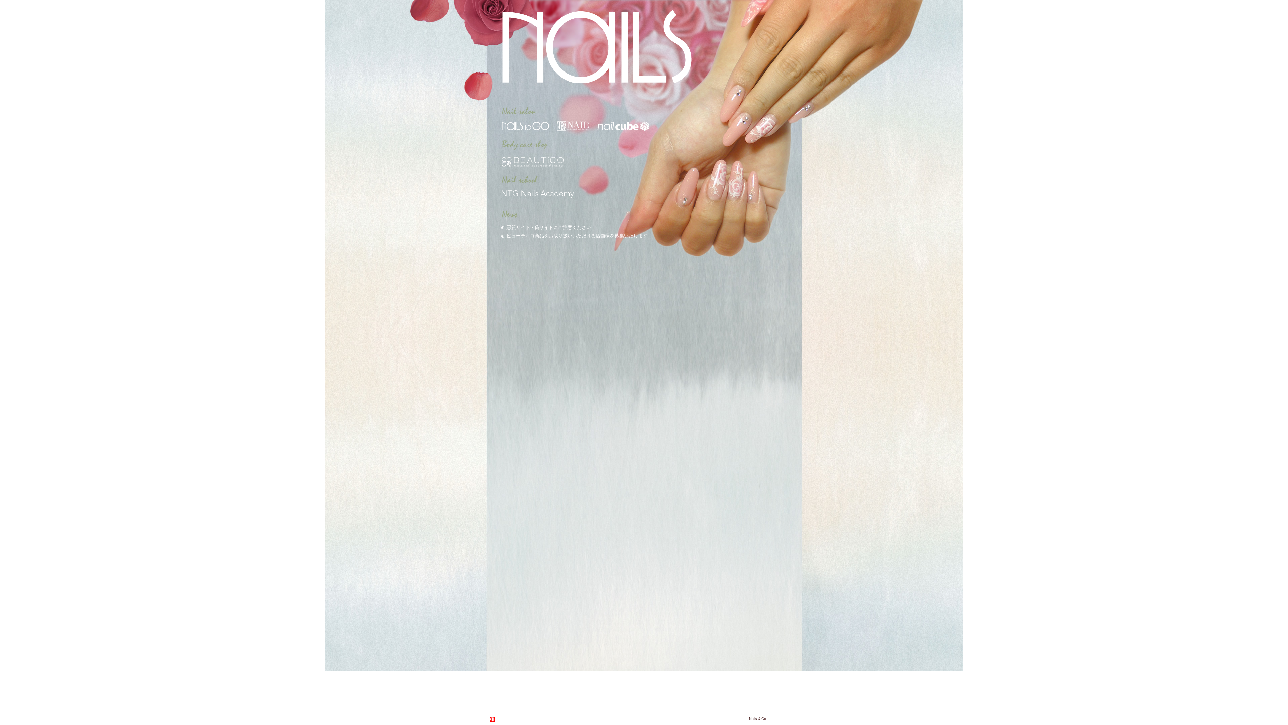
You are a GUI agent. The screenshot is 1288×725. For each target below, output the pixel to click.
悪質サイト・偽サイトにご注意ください (548, 227)
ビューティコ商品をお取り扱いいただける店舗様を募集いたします (576, 235)
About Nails (508, 719)
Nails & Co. (758, 719)
